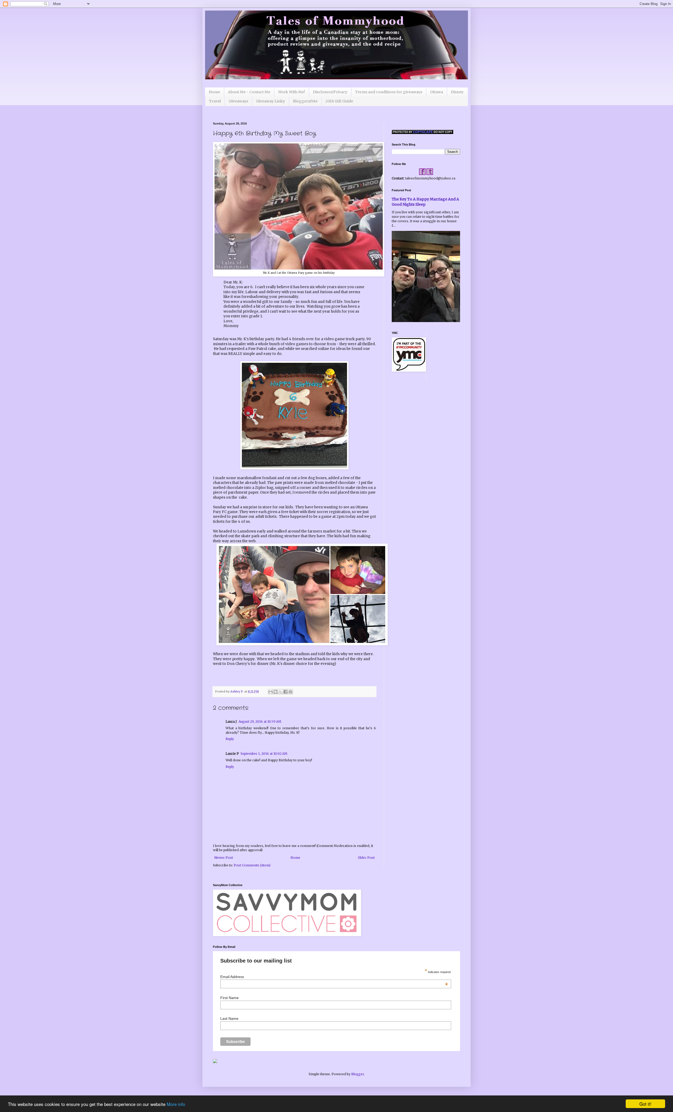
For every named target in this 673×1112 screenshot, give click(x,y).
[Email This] (270, 691)
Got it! (645, 1103)
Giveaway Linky (270, 101)
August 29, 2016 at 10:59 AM (259, 721)
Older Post (366, 858)
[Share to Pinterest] (290, 691)
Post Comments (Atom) (252, 865)
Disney (457, 92)
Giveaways (238, 101)
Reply (230, 739)
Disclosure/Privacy (330, 92)
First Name (229, 998)
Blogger (357, 1074)
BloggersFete (305, 101)
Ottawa (436, 92)
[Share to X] (280, 691)
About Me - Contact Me (249, 92)
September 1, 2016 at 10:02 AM (264, 754)
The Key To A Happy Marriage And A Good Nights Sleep (425, 202)
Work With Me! (291, 92)
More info (176, 1104)
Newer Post (223, 858)
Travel (215, 101)
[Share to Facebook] (285, 691)
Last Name (229, 1018)
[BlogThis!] (275, 691)
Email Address (334, 977)
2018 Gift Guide (339, 101)
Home (214, 92)
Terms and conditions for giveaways (388, 92)
